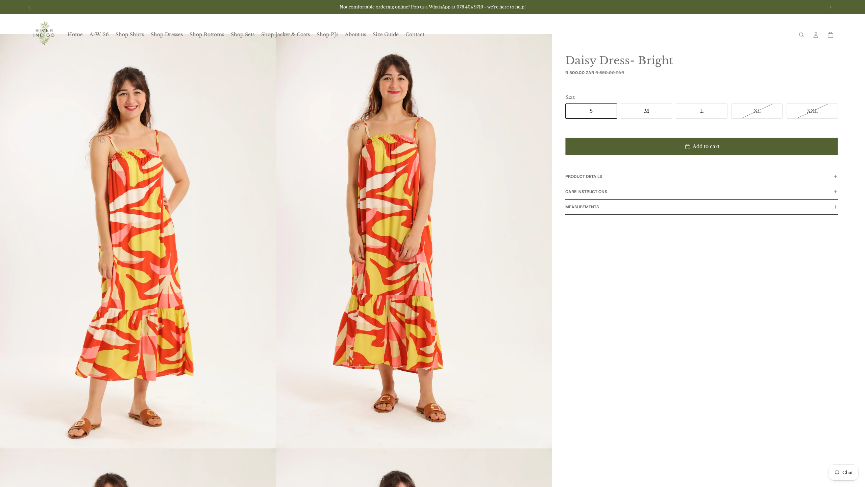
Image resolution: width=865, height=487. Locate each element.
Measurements (582, 207)
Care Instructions (586, 191)
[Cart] (830, 34)
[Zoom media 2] (414, 241)
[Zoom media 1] (138, 241)
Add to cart (706, 146)
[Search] (801, 34)
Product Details (583, 176)
